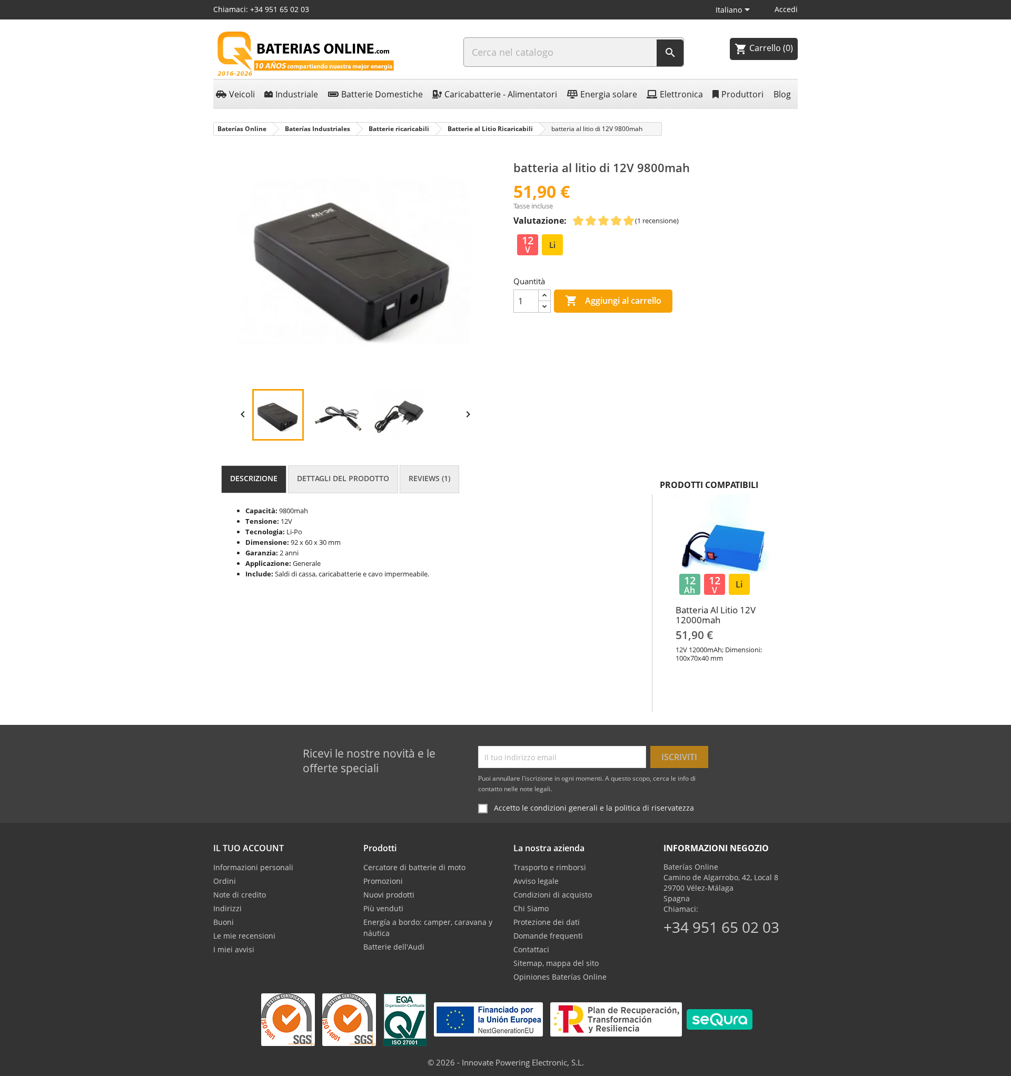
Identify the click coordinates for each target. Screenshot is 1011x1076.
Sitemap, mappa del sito (556, 963)
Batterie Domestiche (382, 94)
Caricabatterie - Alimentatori (500, 94)
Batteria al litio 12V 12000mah (716, 615)
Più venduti (383, 908)
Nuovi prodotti (388, 895)
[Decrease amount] (544, 307)
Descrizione (253, 478)
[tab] (253, 479)
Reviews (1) (429, 478)
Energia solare (608, 94)
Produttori (742, 94)
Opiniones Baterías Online (560, 977)
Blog (782, 94)
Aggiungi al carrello (613, 300)
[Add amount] (544, 296)
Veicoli (242, 94)
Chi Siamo (531, 908)
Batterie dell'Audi (393, 947)
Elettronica (681, 94)
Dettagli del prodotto (343, 478)
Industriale (296, 94)
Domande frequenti (548, 936)
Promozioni (383, 881)
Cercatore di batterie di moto (414, 867)
